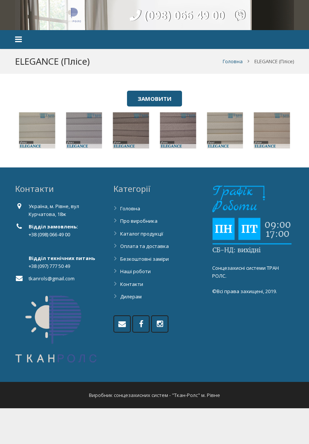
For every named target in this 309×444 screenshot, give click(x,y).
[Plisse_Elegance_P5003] (84, 130)
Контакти (131, 284)
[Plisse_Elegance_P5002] (37, 130)
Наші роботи (135, 271)
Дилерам (131, 296)
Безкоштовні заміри (144, 258)
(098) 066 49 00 (183, 15)
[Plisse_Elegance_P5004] (130, 130)
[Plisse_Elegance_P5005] (178, 130)
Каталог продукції (141, 233)
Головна (233, 61)
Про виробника (139, 220)
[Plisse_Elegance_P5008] (271, 130)
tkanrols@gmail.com (52, 278)
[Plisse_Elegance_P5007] (225, 130)
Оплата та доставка (144, 246)
